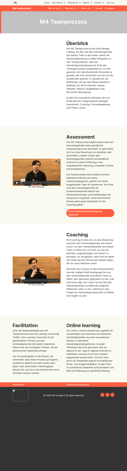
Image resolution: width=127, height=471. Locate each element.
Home (47, 3)
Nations (86, 3)
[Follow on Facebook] (102, 395)
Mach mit (85, 8)
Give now (110, 3)
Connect (98, 3)
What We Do (73, 3)
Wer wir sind (54, 8)
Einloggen (109, 8)
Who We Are (57, 3)
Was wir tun (70, 8)
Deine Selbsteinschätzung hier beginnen (85, 213)
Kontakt (98, 8)
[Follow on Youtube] (112, 395)
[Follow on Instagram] (107, 395)
